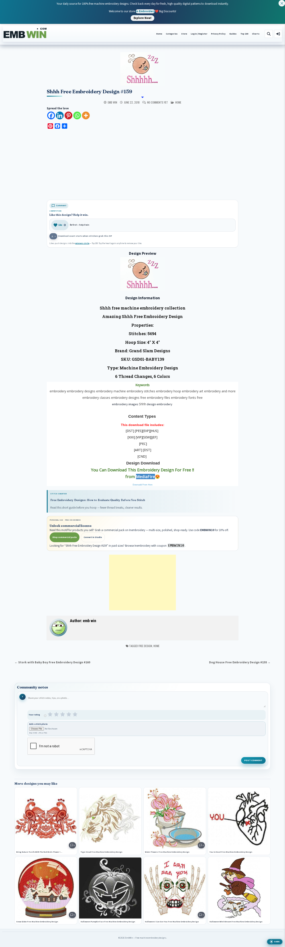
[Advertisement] (142, 165)
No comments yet (157, 102)
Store (184, 34)
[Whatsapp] (77, 115)
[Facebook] (51, 115)
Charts (255, 34)
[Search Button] (269, 34)
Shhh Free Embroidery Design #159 (89, 91)
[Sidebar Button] (278, 34)
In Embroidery (145, 11)
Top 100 (244, 34)
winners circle (82, 243)
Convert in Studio (93, 537)
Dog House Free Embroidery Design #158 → (240, 662)
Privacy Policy (218, 34)
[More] (86, 115)
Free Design (145, 646)
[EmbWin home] (25, 33)
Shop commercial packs (64, 537)
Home (159, 34)
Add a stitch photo (38, 724)
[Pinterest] (68, 115)
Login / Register (199, 34)
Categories (171, 34)
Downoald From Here (143, 485)
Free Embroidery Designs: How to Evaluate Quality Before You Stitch (97, 500)
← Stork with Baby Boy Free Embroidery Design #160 (52, 662)
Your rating (34, 714)
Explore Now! (142, 18)
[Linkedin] (60, 115)
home (178, 102)
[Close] (282, 3)
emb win (112, 102)
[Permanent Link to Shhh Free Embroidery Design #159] (142, 69)
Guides (233, 34)
